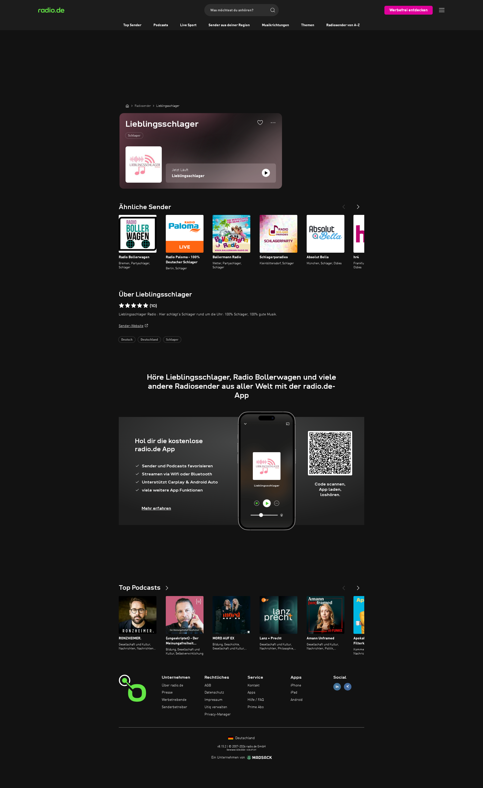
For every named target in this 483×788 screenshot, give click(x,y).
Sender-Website (131, 326)
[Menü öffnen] (442, 10)
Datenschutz (214, 692)
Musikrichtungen (275, 25)
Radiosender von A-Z (343, 25)
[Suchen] (273, 10)
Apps (251, 692)
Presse (167, 692)
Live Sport (188, 25)
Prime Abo (256, 707)
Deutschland (149, 339)
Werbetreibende (174, 700)
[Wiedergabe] (266, 173)
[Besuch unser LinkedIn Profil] (337, 686)
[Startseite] (127, 106)
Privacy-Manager (218, 714)
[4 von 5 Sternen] (140, 306)
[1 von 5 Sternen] (121, 306)
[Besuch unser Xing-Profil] (348, 686)
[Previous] (344, 205)
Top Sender (132, 25)
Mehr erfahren (156, 508)
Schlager (134, 135)
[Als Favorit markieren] (260, 122)
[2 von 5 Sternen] (128, 306)
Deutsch (127, 339)
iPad (294, 692)
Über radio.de (172, 685)
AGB (208, 685)
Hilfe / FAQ (256, 700)
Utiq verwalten (216, 707)
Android (297, 700)
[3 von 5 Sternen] (134, 306)
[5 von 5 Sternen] (146, 306)
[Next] (358, 205)
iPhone (296, 685)
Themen (307, 25)
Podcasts (160, 25)
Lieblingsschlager (188, 176)
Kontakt (254, 685)
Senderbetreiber (174, 707)
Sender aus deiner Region (229, 25)
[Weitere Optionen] (273, 123)
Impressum (213, 700)
